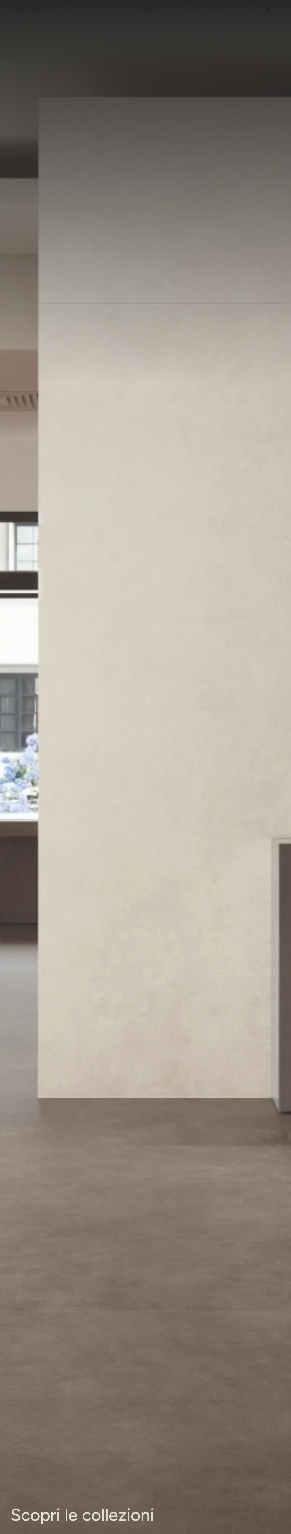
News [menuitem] (53, 8)
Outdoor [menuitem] (235, 8)
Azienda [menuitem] (18, 8)
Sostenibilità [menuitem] (36, 8)
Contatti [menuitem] (252, 8)
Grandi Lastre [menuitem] (215, 8)
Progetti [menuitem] (68, 8)
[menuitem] (194, 8)
